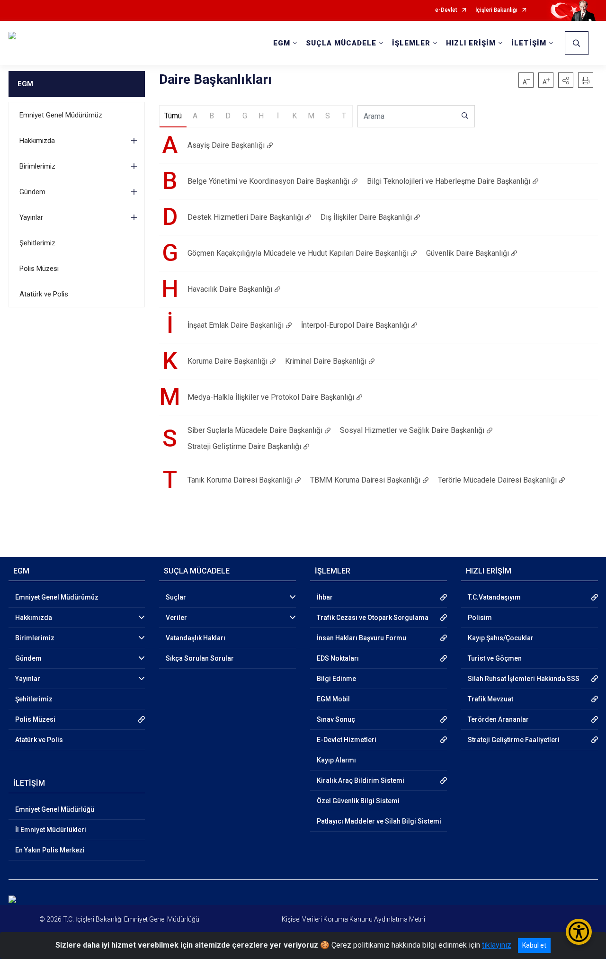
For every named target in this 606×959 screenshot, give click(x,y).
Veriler (176, 617)
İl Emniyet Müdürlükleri (50, 830)
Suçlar (176, 597)
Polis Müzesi (39, 268)
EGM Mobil (333, 699)
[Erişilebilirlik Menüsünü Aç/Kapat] (579, 932)
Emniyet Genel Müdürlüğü (54, 809)
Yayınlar (31, 217)
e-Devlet (446, 10)
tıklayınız (496, 945)
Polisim (480, 617)
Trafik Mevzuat (490, 699)
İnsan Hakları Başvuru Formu (361, 638)
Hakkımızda (37, 140)
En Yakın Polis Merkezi (50, 850)
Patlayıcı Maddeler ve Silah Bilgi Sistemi (379, 821)
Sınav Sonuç (336, 719)
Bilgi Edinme (336, 678)
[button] (565, 80)
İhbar (325, 597)
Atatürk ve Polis (43, 294)
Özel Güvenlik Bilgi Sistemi (358, 801)
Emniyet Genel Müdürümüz (60, 115)
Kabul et (534, 945)
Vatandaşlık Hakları (195, 638)
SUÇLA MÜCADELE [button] (341, 43)
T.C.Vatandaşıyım (494, 597)
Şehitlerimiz (37, 243)
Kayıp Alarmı (336, 760)
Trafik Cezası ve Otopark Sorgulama (372, 617)
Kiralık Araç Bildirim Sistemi (360, 780)
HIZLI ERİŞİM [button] (471, 43)
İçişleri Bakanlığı (496, 10)
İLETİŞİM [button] (528, 43)
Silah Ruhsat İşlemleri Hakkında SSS (523, 678)
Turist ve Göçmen (495, 658)
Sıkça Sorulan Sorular (200, 658)
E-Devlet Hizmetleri (346, 740)
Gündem (32, 192)
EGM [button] (281, 43)
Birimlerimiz (37, 166)
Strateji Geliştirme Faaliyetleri (514, 740)
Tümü (173, 115)
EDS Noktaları (338, 658)
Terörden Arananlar (498, 719)
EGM (25, 84)
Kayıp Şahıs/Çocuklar (501, 638)
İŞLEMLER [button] (411, 43)
